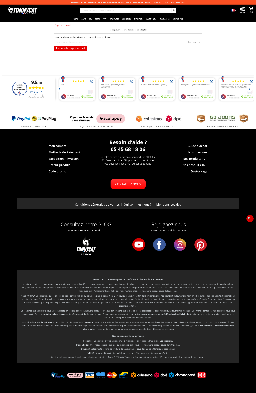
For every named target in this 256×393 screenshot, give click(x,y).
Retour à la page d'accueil (70, 48)
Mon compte (58, 146)
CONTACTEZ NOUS (128, 184)
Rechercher (194, 42)
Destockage (199, 171)
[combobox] (128, 10)
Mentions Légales (168, 204)
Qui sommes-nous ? (137, 204)
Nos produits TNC (194, 165)
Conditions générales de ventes (97, 204)
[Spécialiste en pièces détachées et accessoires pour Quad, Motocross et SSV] (23, 10)
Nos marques (197, 152)
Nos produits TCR (195, 159)
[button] (250, 219)
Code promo (57, 171)
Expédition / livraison (64, 159)
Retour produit (59, 165)
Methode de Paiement (64, 152)
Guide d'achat (197, 146)
